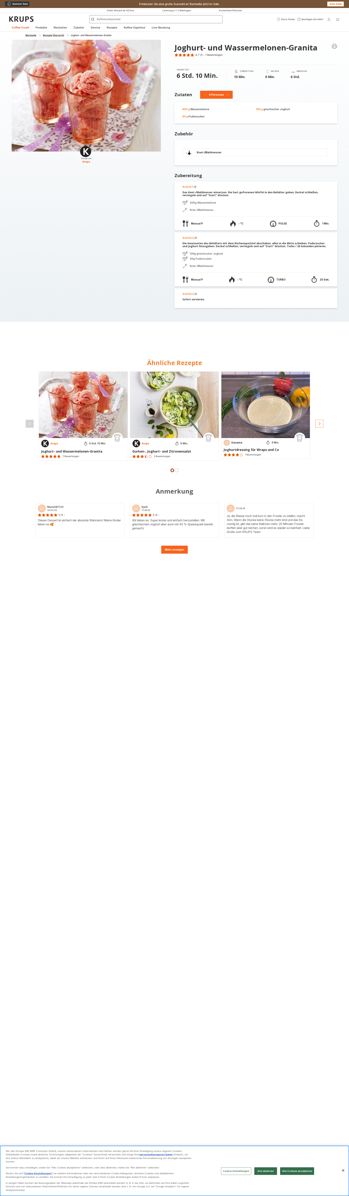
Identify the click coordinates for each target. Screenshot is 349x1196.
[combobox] (111, 605)
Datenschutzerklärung (168, 641)
